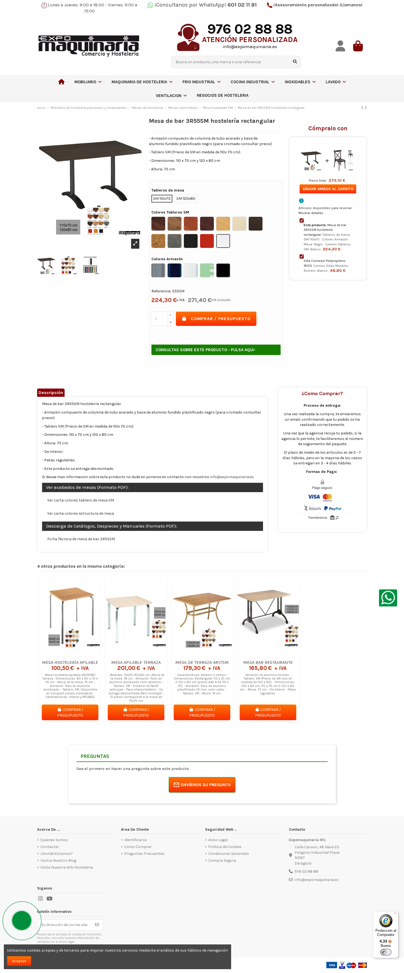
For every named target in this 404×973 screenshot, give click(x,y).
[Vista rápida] (78, 655)
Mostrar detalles (310, 213)
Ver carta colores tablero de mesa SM (80, 500)
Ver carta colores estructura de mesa (80, 513)
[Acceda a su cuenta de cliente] (340, 46)
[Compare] (70, 655)
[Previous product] (362, 108)
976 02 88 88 (306, 871)
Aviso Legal (218, 840)
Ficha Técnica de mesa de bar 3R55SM (81, 539)
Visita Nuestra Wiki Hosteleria (66, 867)
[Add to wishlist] (62, 655)
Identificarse (135, 840)
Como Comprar (138, 846)
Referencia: (161, 291)
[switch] (385, 952)
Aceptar (19, 961)
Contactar (49, 846)
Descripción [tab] (50, 392)
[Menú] (395, 914)
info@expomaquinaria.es (232, 477)
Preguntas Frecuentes (144, 853)
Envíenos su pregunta (206, 784)
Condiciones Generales (228, 853)
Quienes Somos (54, 840)
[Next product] (365, 108)
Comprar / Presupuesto (221, 318)
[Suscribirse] (97, 925)
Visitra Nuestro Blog (58, 860)
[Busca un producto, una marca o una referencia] (295, 62)
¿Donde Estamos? (56, 853)
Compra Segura (222, 860)
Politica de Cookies (225, 846)
